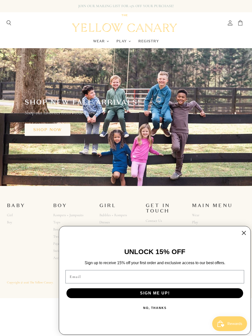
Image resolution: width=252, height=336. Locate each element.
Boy (9, 222)
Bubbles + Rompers (113, 215)
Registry (148, 41)
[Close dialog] (243, 233)
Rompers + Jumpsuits (68, 215)
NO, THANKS (155, 308)
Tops (56, 222)
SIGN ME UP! (155, 293)
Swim (57, 250)
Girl (10, 215)
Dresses (104, 222)
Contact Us (154, 220)
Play (122, 41)
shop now (47, 129)
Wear (99, 41)
